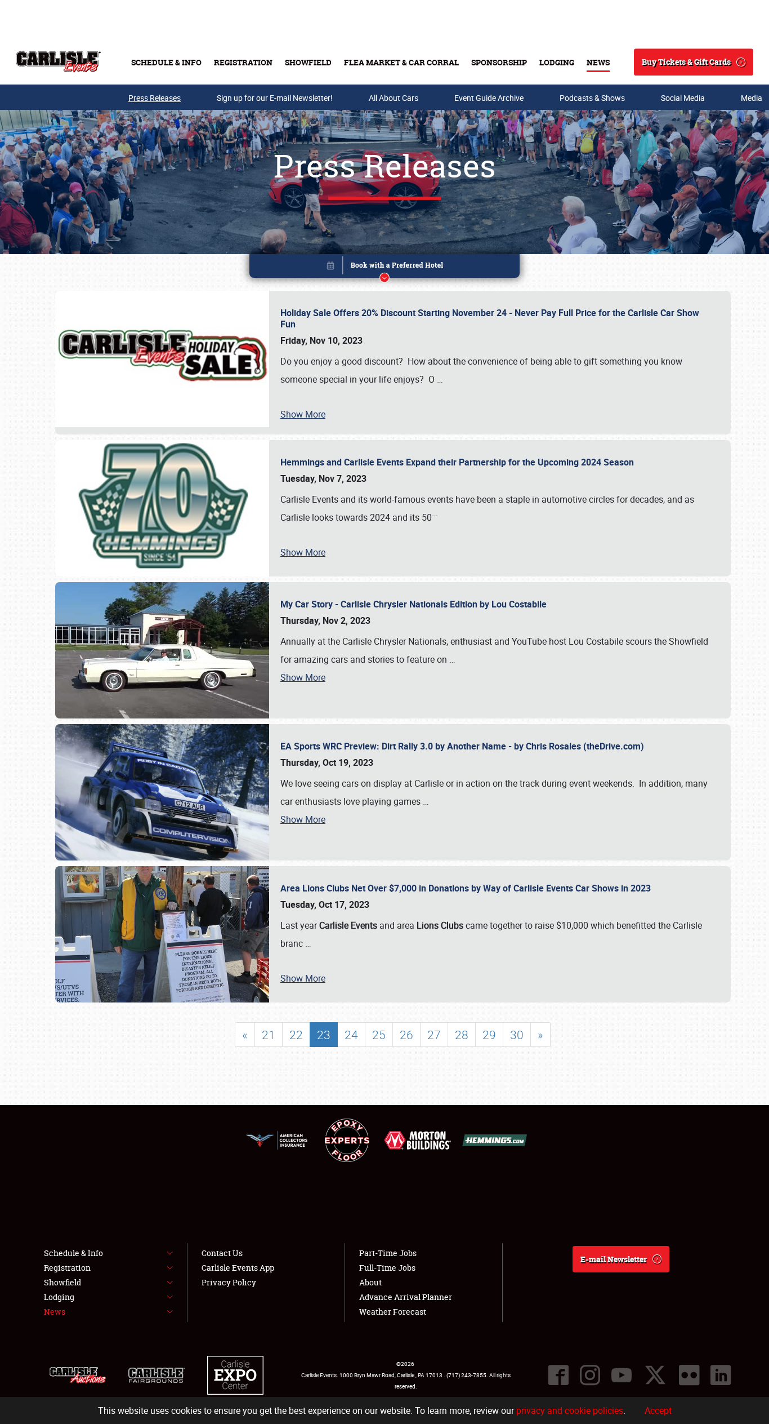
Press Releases (154, 97)
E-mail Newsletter (613, 1259)
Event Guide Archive (489, 97)
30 (517, 1035)
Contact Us (222, 1253)
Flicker (689, 1375)
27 (434, 1035)
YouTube (621, 1375)
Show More (302, 414)
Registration (243, 62)
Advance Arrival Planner (405, 1297)
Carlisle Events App (238, 1267)
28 (461, 1035)
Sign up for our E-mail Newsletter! (275, 97)
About (370, 1282)
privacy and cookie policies (569, 1410)
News (598, 62)
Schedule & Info (166, 62)
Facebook (558, 1375)
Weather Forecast (392, 1311)
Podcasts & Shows (592, 97)
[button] (384, 268)
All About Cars (393, 97)
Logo (58, 62)
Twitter (655, 1375)
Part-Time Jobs (388, 1253)
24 (351, 1035)
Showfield (308, 62)
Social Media (683, 97)
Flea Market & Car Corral (401, 62)
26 (406, 1035)
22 (296, 1035)
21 (268, 1035)
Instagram (590, 1375)
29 (489, 1035)
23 (323, 1035)
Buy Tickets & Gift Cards (686, 61)
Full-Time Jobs (387, 1267)
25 (379, 1035)
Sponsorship (499, 62)
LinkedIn (720, 1375)
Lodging (556, 62)
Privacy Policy (229, 1282)
